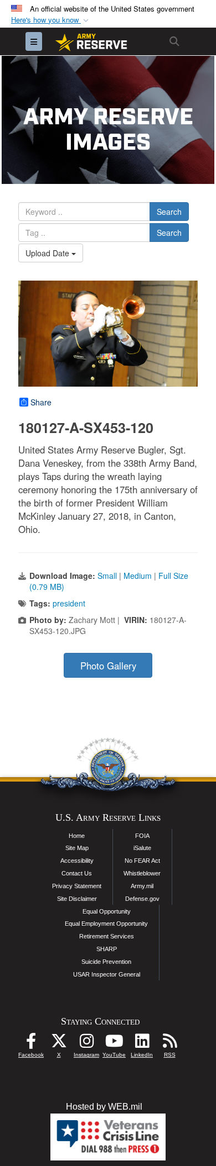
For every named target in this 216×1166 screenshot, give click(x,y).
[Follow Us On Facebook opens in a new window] (31, 1043)
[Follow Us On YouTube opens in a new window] (114, 1043)
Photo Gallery (108, 665)
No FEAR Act (142, 860)
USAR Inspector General (106, 974)
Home (77, 835)
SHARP (106, 949)
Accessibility (77, 860)
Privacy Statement (76, 886)
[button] (51, 20)
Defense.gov (142, 898)
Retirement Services (106, 936)
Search (169, 211)
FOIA (142, 835)
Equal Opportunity (107, 911)
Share (41, 402)
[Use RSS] (169, 1043)
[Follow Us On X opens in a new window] (59, 1043)
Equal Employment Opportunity (106, 923)
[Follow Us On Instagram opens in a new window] (86, 1043)
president (69, 603)
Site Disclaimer (77, 898)
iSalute (142, 848)
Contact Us (76, 873)
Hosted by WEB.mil (104, 1106)
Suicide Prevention (106, 961)
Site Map (77, 848)
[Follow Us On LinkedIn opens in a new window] (142, 1043)
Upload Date (48, 252)
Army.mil (142, 886)
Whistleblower (142, 873)
